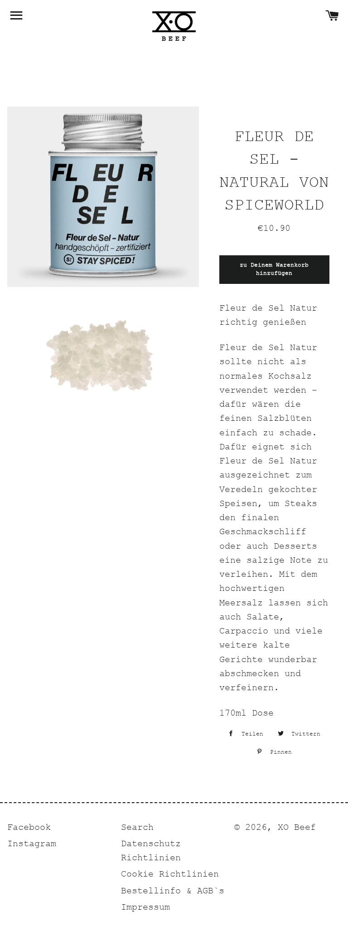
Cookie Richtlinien (170, 875)
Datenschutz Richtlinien (151, 852)
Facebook (29, 828)
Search (137, 828)
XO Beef (297, 828)
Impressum (145, 908)
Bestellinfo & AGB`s (172, 892)
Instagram (31, 845)
